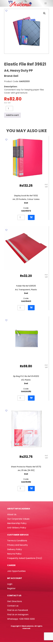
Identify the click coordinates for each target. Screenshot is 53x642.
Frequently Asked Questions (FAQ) (24, 558)
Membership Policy (16, 523)
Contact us (12, 605)
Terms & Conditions (17, 540)
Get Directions (14, 601)
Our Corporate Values (18, 518)
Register (11, 588)
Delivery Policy (14, 549)
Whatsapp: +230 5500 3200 (21, 618)
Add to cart (12, 115)
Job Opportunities (16, 571)
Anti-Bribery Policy (16, 527)
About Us (11, 514)
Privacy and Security (17, 544)
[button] (44, 13)
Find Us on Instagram (17, 614)
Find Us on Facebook (17, 610)
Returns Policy (14, 553)
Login (9, 584)
